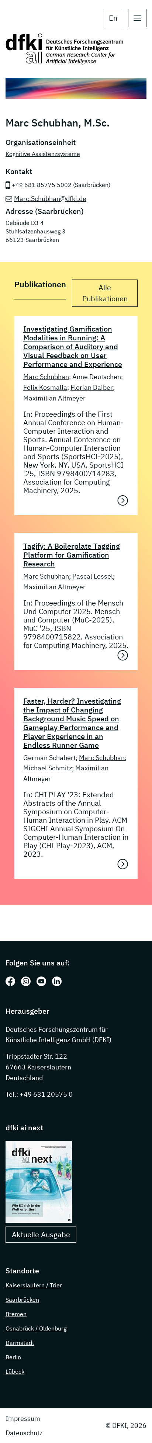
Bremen (16, 1314)
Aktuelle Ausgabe (41, 1234)
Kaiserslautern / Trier (34, 1285)
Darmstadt (20, 1342)
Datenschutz (24, 1433)
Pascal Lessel (92, 576)
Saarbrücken (22, 1299)
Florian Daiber (91, 387)
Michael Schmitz (47, 768)
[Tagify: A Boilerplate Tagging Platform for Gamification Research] (123, 655)
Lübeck (15, 1371)
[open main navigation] (137, 18)
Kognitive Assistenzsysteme (43, 153)
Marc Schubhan (46, 376)
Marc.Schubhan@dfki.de (50, 198)
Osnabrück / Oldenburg (36, 1328)
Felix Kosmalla (45, 387)
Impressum (23, 1418)
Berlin (13, 1357)
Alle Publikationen (105, 292)
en (113, 18)
